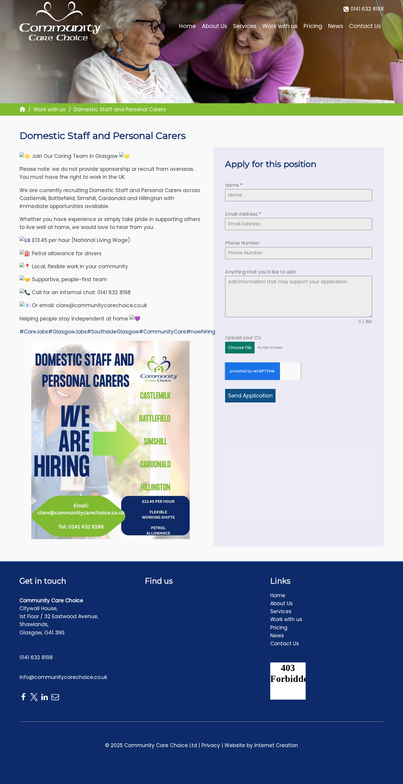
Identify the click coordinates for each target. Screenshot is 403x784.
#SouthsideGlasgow (113, 331)
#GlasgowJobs (67, 331)
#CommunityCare (162, 331)
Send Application (250, 395)
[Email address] (55, 697)
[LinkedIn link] (44, 697)
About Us (214, 26)
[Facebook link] (23, 697)
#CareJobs (33, 331)
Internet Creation (276, 745)
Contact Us (365, 26)
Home (187, 26)
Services (244, 26)
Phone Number (242, 243)
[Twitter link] (34, 697)
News (335, 26)
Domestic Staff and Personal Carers (102, 135)
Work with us (280, 26)
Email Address (243, 214)
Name (234, 185)
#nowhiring (200, 331)
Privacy (211, 745)
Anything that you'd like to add (260, 272)
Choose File (240, 348)
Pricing (313, 26)
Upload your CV (243, 337)
